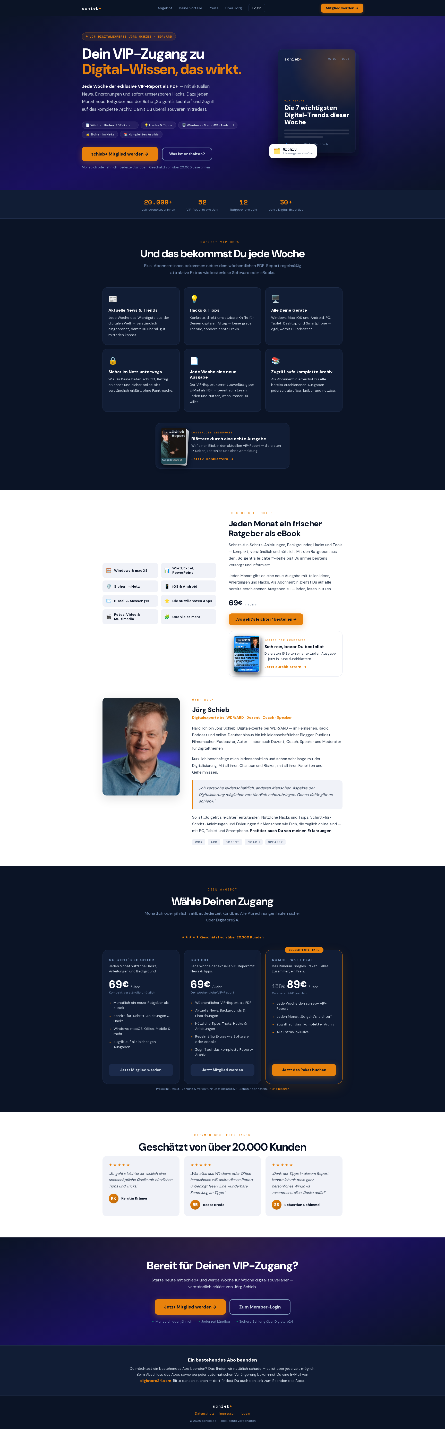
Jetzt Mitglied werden (140, 1070)
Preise (214, 8)
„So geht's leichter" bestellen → (266, 619)
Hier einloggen (279, 1089)
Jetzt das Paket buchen (304, 1070)
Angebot (165, 8)
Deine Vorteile (190, 8)
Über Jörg (233, 8)
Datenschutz (204, 1413)
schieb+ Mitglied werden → (120, 154)
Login (256, 8)
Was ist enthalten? (187, 154)
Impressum (227, 1413)
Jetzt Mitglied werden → (190, 1307)
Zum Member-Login (260, 1307)
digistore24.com (155, 1380)
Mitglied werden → (342, 8)
